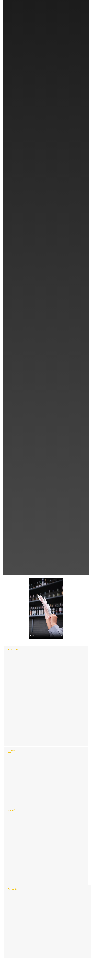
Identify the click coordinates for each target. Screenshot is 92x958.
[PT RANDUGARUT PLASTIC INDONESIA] (11, 5)
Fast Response (83, 4)
